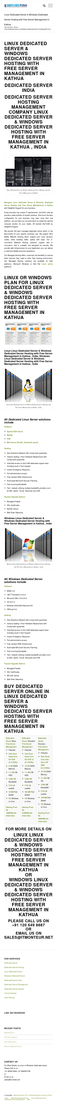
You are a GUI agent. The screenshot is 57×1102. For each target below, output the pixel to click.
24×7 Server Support (10, 1037)
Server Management (10, 1042)
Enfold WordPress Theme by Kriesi (40, 1095)
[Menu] (49, 5)
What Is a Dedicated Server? (13, 1046)
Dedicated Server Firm (20, 1095)
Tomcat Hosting (10, 993)
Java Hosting (9, 997)
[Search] (42, 5)
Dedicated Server (10, 963)
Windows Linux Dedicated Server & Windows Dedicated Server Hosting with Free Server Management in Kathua (29, 897)
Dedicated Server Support (14, 989)
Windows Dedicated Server (14, 975)
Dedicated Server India (13, 980)
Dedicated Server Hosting (14, 967)
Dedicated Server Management (16, 984)
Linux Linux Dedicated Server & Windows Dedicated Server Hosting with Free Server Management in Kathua (29, 852)
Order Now (10, 815)
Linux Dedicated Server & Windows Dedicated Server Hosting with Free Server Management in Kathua (26, 19)
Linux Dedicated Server (13, 971)
